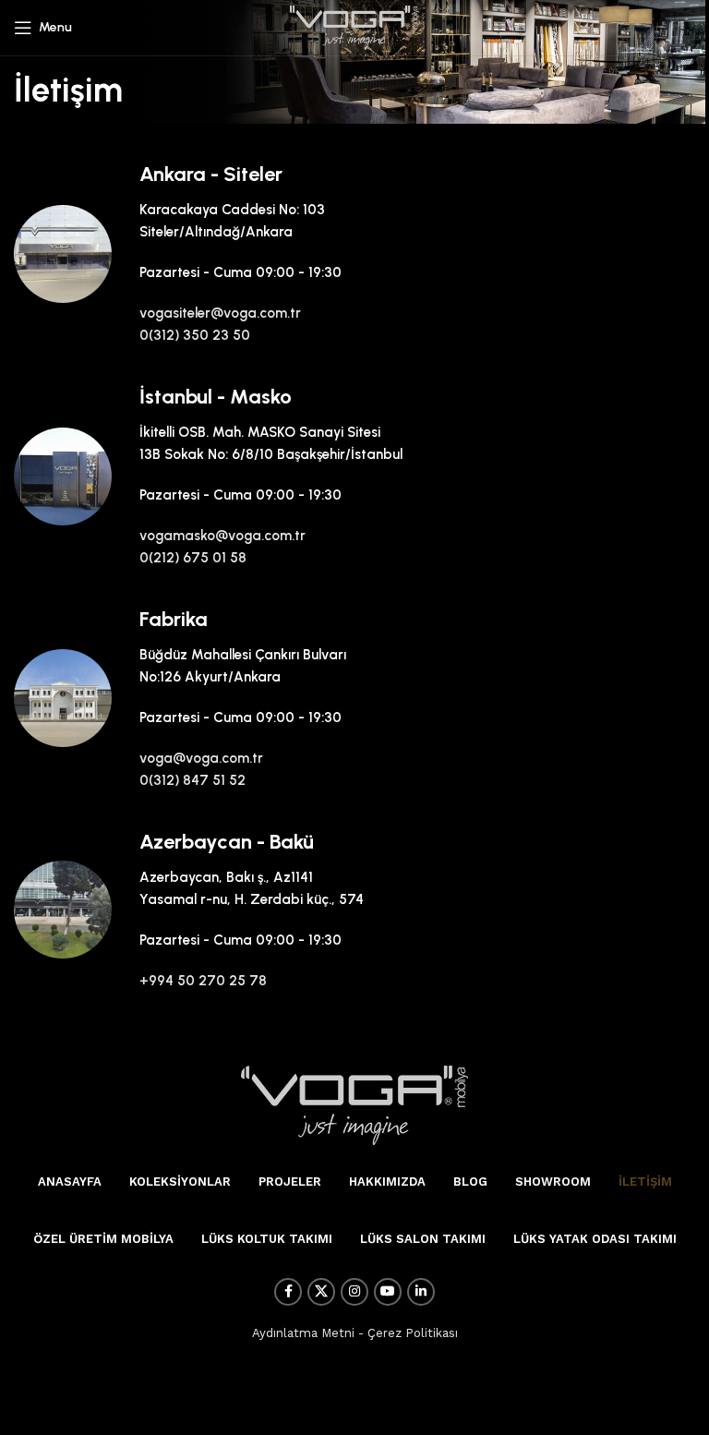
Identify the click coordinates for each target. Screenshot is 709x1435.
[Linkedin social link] (421, 1292)
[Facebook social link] (288, 1292)
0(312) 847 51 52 (192, 780)
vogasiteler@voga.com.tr (220, 313)
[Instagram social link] (354, 1292)
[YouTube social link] (388, 1292)
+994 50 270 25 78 (203, 980)
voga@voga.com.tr (201, 758)
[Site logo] (354, 26)
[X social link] (321, 1292)
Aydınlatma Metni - (308, 1333)
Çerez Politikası (412, 1333)
